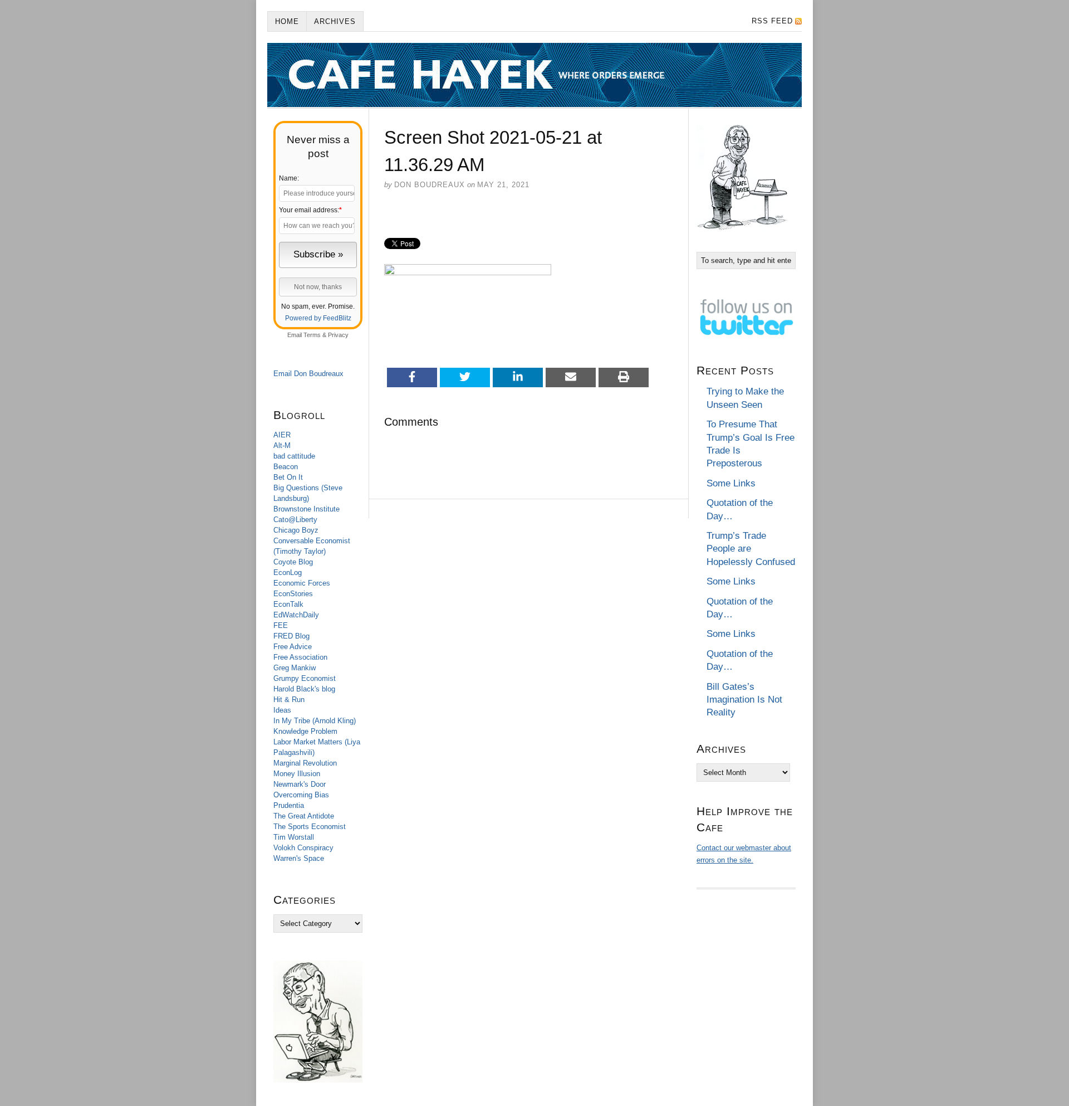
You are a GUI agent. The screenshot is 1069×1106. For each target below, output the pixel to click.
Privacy (338, 335)
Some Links (731, 483)
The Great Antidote (303, 816)
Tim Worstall (293, 837)
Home (287, 21)
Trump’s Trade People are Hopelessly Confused (751, 548)
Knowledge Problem (305, 731)
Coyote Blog (293, 562)
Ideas (282, 710)
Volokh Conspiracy (303, 848)
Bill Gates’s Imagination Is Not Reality (744, 699)
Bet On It (288, 477)
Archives (335, 21)
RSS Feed (772, 21)
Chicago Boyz (295, 530)
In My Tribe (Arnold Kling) (314, 721)
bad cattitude (294, 456)
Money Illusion (296, 773)
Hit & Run (289, 699)
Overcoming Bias (301, 795)
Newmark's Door (299, 784)
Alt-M (282, 445)
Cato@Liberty (295, 519)
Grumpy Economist (304, 678)
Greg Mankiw (294, 668)
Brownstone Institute (306, 509)
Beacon (285, 466)
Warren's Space (298, 858)
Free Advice (292, 646)
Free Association (300, 657)
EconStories (293, 593)
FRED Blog (291, 636)
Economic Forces (301, 583)
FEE (280, 625)
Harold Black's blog (304, 689)
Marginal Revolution (305, 763)
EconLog (287, 572)
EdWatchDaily (296, 615)
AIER (282, 435)
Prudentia (288, 805)
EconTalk (288, 604)
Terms (312, 335)
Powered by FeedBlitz (318, 318)
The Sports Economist (309, 826)
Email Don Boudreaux (308, 373)
